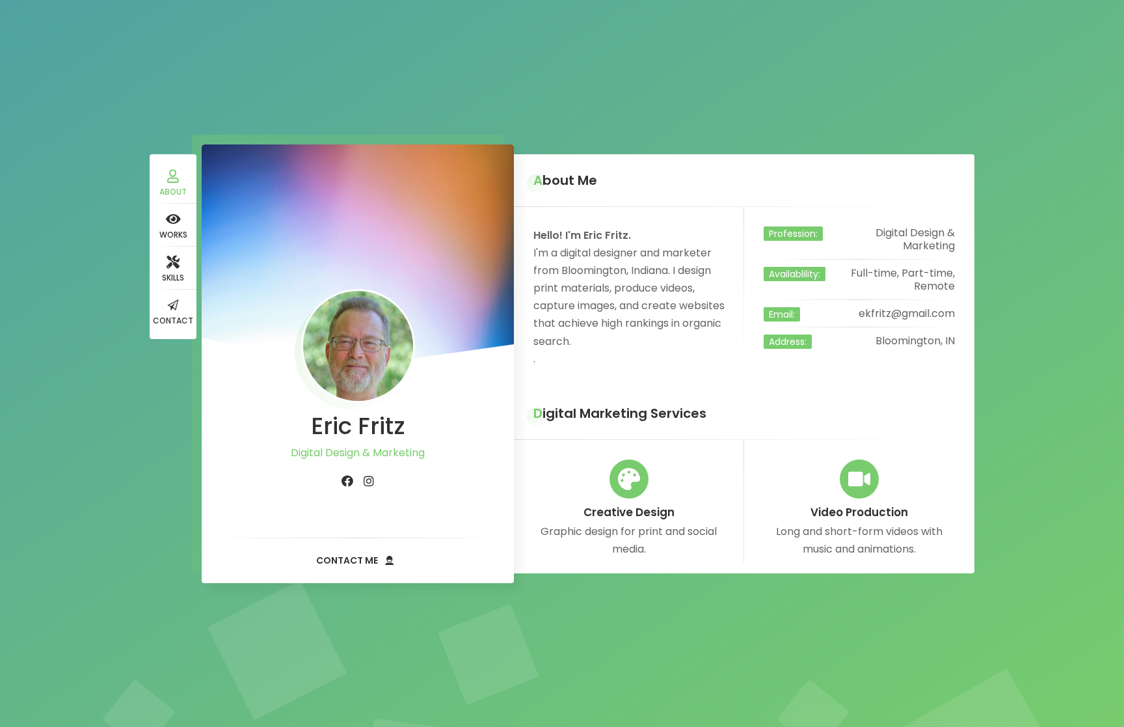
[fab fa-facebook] (347, 482)
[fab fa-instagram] (369, 482)
